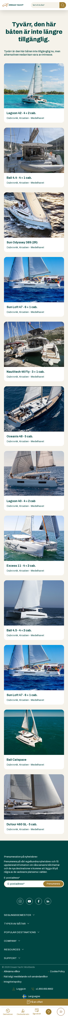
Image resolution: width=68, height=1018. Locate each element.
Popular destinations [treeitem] (20, 932)
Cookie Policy (57, 971)
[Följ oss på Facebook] (38, 901)
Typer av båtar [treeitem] (15, 923)
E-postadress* (12, 878)
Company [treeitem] (10, 941)
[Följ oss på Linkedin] (48, 901)
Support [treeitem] (10, 958)
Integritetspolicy (12, 982)
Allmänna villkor (12, 971)
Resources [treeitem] (12, 949)
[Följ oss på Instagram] (20, 901)
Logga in (21, 989)
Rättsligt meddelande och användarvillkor (26, 976)
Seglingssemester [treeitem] (17, 915)
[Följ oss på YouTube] (29, 901)
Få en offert (37, 1002)
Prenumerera (53, 884)
